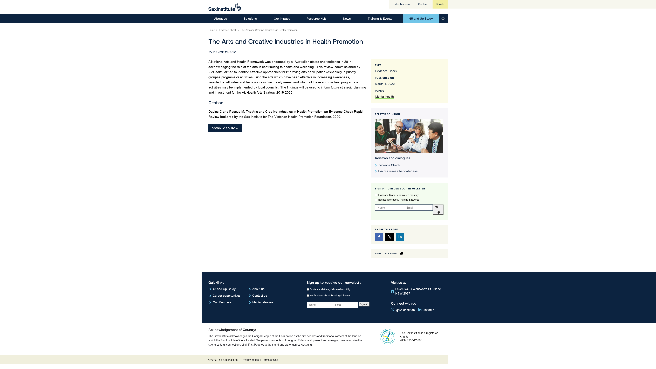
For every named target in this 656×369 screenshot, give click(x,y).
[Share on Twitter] (389, 237)
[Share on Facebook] (379, 237)
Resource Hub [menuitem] (316, 18)
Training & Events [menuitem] (380, 18)
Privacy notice (250, 359)
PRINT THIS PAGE (386, 253)
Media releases (262, 302)
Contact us (259, 295)
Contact (422, 4)
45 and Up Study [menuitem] (421, 18)
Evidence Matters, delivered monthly (398, 195)
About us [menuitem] (220, 18)
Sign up (438, 210)
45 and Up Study (224, 289)
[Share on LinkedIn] (400, 237)
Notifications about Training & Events (398, 199)
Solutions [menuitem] (250, 18)
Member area (402, 4)
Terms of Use (270, 359)
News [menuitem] (347, 18)
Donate (440, 4)
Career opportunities (227, 295)
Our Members (222, 302)
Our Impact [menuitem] (282, 18)
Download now (225, 128)
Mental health (384, 96)
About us (258, 289)
